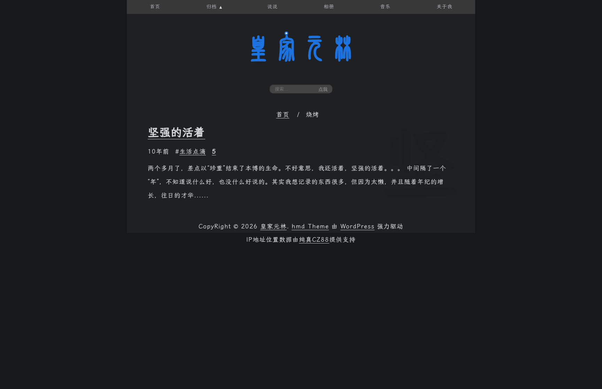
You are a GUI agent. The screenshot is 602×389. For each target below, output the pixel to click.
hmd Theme (310, 226)
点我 (322, 89)
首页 (283, 114)
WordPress (357, 226)
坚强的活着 (176, 132)
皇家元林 (301, 48)
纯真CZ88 (314, 239)
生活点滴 (192, 151)
